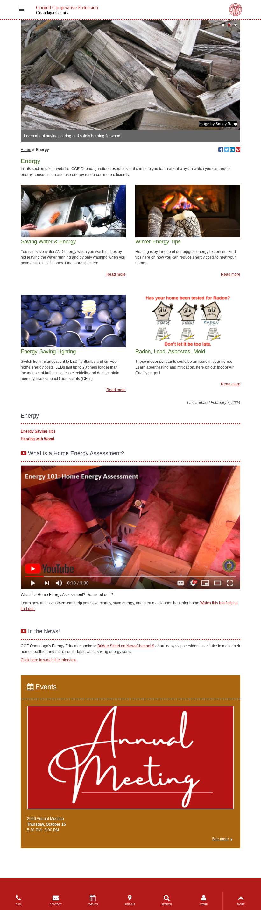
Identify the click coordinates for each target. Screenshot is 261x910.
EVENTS (93, 904)
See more (220, 839)
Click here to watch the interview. (49, 660)
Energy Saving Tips (38, 431)
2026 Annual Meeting (45, 818)
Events (45, 687)
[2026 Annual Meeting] (130, 760)
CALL (19, 904)
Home (26, 149)
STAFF (204, 904)
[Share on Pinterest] (238, 150)
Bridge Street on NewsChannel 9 (125, 646)
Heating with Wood (37, 439)
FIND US (130, 904)
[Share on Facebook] (220, 150)
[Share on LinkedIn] (232, 150)
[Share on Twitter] (226, 150)
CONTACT (56, 904)
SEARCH (166, 904)
